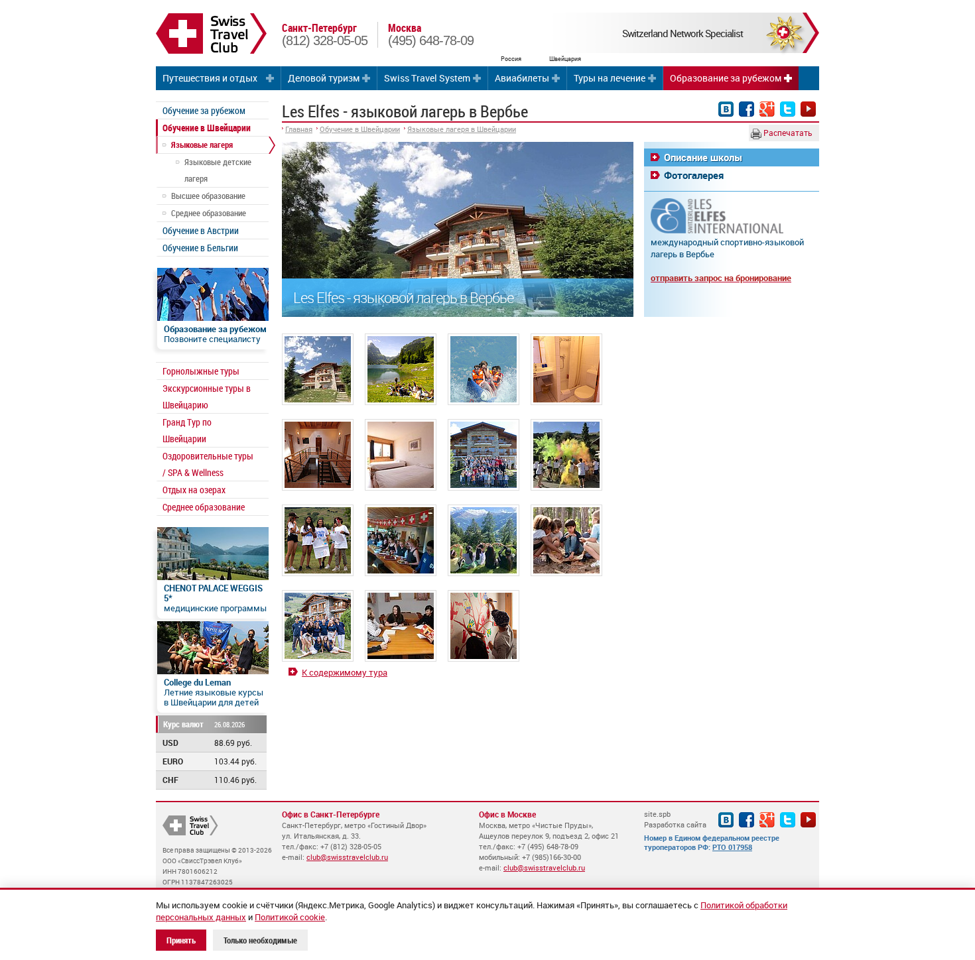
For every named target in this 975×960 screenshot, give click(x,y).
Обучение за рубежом (203, 110)
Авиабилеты (522, 78)
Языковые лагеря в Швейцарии (461, 129)
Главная (298, 129)
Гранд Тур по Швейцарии (187, 430)
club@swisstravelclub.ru (347, 857)
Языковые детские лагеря (217, 170)
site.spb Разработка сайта (675, 819)
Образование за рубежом (725, 78)
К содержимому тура (344, 672)
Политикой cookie (290, 917)
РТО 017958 (732, 847)
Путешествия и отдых (209, 78)
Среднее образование (208, 213)
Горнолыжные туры (200, 371)
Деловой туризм (323, 78)
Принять (181, 940)
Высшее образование (208, 196)
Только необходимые (260, 940)
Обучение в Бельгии (200, 247)
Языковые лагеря (202, 144)
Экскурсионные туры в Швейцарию (206, 396)
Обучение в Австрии (200, 230)
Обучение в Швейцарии (206, 127)
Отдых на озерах (194, 489)
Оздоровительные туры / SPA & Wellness (207, 464)
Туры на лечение (609, 78)
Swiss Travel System (427, 78)
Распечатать (786, 132)
